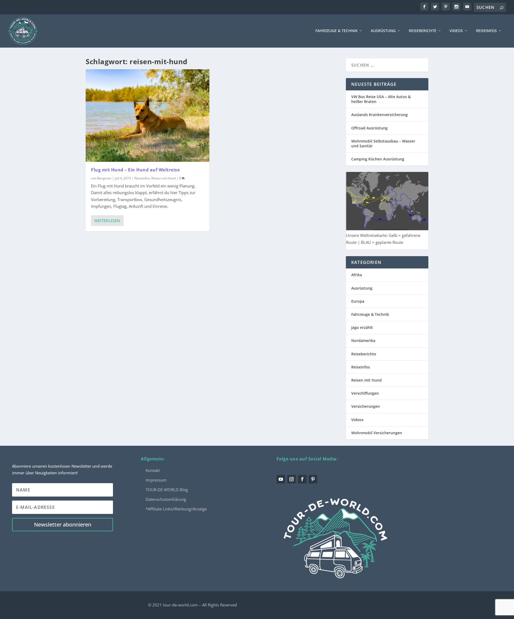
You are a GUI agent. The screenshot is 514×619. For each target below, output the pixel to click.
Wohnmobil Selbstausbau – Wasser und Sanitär (383, 143)
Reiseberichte (422, 31)
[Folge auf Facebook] (302, 479)
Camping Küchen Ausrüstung (377, 159)
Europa (357, 301)
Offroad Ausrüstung (369, 127)
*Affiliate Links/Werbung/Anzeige (176, 509)
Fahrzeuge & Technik (336, 31)
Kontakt (153, 470)
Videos (456, 31)
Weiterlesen (107, 220)
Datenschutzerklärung (166, 499)
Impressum (156, 480)
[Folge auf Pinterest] (313, 479)
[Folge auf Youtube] (281, 479)
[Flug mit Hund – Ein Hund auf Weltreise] (147, 115)
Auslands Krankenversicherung (379, 114)
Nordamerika (363, 340)
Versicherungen (365, 406)
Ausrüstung (383, 31)
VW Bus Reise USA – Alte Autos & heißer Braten (381, 99)
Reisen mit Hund (163, 178)
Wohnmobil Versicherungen (376, 432)
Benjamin (104, 178)
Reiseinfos (486, 31)
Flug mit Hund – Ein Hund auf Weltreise (135, 170)
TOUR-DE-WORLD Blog (167, 489)
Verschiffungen (365, 393)
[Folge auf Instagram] (291, 479)
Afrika (356, 274)
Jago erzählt (362, 327)
